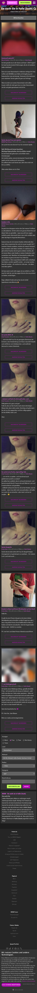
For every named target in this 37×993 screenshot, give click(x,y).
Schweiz (14, 904)
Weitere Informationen (28, 981)
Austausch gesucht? (8, 58)
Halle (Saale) (28, 60)
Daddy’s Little (6, 222)
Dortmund (14, 893)
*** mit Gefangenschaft (9, 684)
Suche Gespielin (7, 547)
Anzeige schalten (18, 98)
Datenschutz (18, 851)
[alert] (18, 971)
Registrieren (25, 3)
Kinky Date (4, 549)
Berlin (14, 878)
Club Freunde (5, 337)
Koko (14, 936)
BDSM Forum (14, 912)
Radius (4, 762)
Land (3, 746)
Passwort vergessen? (14, 845)
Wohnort (4, 754)
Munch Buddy (5, 60)
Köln (14, 895)
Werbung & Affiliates (14, 862)
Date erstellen (14, 786)
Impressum (14, 843)
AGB (14, 840)
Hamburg (14, 881)
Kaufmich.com (14, 933)
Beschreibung (6, 778)
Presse (14, 868)
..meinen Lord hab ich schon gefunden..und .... (16, 399)
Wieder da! (12, 3)
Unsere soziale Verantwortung (14, 865)
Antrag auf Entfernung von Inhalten (14, 854)
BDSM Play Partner (7, 142)
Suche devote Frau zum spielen (11, 140)
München (14, 884)
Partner (12, 925)
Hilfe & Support (14, 834)
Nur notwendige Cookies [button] (29, 984)
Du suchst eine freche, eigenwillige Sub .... (15, 472)
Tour (9, 837)
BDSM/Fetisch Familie (7, 224)
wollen (19, 848)
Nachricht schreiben (18, 92)
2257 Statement (14, 860)
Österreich (14, 901)
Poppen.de (14, 928)
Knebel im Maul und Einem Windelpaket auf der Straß (18, 609)
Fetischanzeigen (14, 914)
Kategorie (5, 770)
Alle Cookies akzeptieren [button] (11, 985)
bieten (13, 848)
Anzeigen (5, 736)
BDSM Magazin (17, 837)
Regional (14, 876)
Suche (26, 786)
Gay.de (14, 930)
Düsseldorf (14, 890)
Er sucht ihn (14, 917)
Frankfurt (14, 887)
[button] (18, 990)
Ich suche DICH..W (7, 335)
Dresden (14, 898)
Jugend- (9, 851)
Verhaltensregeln (14, 857)
